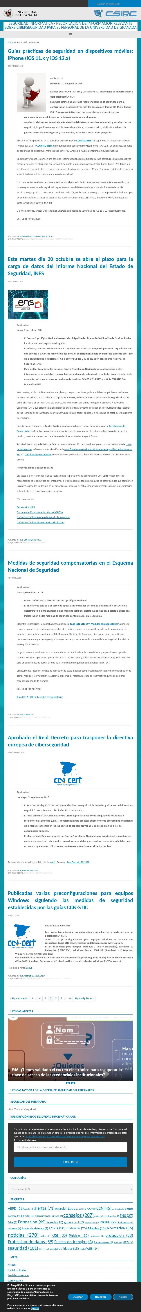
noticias (69, 239)
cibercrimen (43, 1216)
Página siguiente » (84, 998)
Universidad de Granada (20, 13)
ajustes (35, 1308)
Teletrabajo (51, 1249)
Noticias (49, 237)
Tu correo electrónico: (25, 1140)
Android (63, 1208)
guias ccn (50, 239)
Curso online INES (26, 507)
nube (45, 1236)
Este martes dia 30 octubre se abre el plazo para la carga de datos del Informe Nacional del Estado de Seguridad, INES (70, 267)
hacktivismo (92, 1223)
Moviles (97, 1228)
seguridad (47, 873)
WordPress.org (15, 1280)
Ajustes (123, 1297)
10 (69, 998)
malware (76, 1228)
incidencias (125, 1222)
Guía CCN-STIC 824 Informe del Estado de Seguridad (43, 517)
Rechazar (100, 1297)
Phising (79, 1236)
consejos (37, 239)
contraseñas (112, 1216)
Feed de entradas (17, 1270)
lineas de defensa (35, 1228)
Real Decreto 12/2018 (78, 862)
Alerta (29, 1209)
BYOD (26, 239)
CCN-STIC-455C (84, 140)
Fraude (54, 1222)
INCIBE (109, 1222)
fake (12, 1222)
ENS (43, 239)
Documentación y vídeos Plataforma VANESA (40, 512)
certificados (118, 1209)
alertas (44, 1208)
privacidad (97, 1236)
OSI (59, 1236)
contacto (99, 1216)
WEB (92, 1249)
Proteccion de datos (30, 1242)
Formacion (32, 1222)
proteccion (119, 1236)
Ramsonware (103, 1242)
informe (14, 1228)
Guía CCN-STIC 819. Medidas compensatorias (40, 697)
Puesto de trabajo (73, 1242)
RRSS (128, 1242)
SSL (41, 1249)
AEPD (16, 1209)
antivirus (78, 1209)
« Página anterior (19, 998)
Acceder (12, 1265)
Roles (118, 1243)
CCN (30, 239)
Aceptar (78, 1297)
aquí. (52, 862)
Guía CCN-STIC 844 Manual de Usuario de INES (40, 522)
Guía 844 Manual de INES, (38, 454)
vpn (82, 1249)
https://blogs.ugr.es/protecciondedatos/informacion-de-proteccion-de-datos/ (65, 1136)
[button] (67, 1083)
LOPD (57, 1228)
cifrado (57, 1216)
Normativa (40, 237)
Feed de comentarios (18, 1275)
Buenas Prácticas (27, 237)
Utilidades (66, 979)
